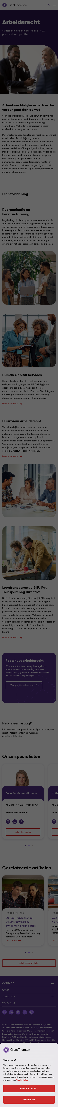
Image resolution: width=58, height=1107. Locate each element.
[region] (29, 1075)
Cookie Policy (22, 1080)
